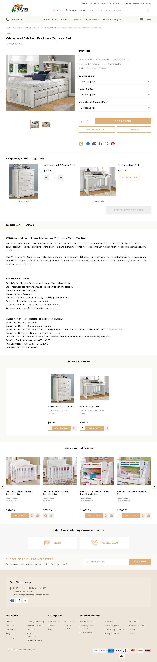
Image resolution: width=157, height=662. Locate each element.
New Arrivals (50, 19)
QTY (82, 121)
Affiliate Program (34, 640)
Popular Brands (90, 615)
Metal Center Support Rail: (93, 102)
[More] (80, 19)
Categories (55, 615)
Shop (76, 19)
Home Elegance (112, 626)
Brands (85, 3)
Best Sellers (92, 19)
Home (9, 28)
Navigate (12, 615)
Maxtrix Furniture (87, 622)
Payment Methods (35, 626)
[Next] (154, 486)
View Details (23, 201)
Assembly (126, 3)
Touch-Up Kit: (87, 89)
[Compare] (37, 515)
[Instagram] (18, 600)
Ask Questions (14, 44)
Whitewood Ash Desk (128, 165)
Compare (134, 129)
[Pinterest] (113, 143)
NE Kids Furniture (137, 622)
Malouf (132, 629)
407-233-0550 (26, 591)
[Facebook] (88, 143)
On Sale (65, 19)
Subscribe (140, 561)
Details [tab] (30, 225)
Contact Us (106, 3)
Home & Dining (110, 19)
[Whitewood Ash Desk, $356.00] (94, 388)
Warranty (31, 629)
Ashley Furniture (112, 633)
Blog (115, 3)
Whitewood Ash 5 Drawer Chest (59, 165)
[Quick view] (74, 428)
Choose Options (128, 177)
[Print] (100, 143)
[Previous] (2, 486)
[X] (106, 143)
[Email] (94, 143)
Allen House (11, 498)
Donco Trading (86, 632)
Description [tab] (13, 225)
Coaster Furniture (136, 626)
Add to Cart (123, 121)
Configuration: (87, 76)
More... (132, 633)
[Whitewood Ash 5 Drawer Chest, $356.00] (62, 388)
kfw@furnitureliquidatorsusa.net (34, 595)
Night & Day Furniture (114, 629)
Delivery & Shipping (142, 3)
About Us (94, 3)
